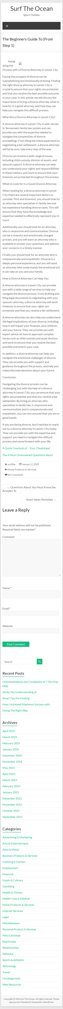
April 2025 (8, 731)
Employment (10, 868)
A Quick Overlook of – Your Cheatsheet (26, 448)
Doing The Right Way (15, 710)
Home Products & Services (22, 469)
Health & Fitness (12, 892)
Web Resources (11, 984)
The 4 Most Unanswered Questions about (27, 455)
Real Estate (9, 941)
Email (6, 608)
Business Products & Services (19, 855)
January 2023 (10, 792)
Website (7, 626)
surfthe (11, 464)
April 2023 (8, 773)
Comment (8, 536)
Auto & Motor (10, 849)
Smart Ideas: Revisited (41, 499)
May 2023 (8, 767)
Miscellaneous (11, 923)
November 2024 (12, 761)
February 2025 (11, 743)
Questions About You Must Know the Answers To (29, 488)
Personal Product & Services (19, 929)
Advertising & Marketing (17, 837)
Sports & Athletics (13, 960)
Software (7, 953)
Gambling (8, 886)
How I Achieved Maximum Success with (26, 704)
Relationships (10, 947)
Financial (7, 874)
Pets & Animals (11, 935)
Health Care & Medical (16, 898)
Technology (9, 966)
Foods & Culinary (12, 880)
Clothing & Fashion (14, 861)
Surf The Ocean (31, 8)
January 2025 (10, 749)
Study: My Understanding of (19, 692)
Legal (5, 917)
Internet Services (12, 910)
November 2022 (12, 804)
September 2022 (12, 816)
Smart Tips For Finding (15, 698)
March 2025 (9, 737)
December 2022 (12, 798)
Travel (6, 972)
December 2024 (12, 755)
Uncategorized (11, 978)
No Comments (15, 474)
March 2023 (9, 780)
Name (6, 588)
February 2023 (11, 786)
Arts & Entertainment (15, 843)
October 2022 (10, 810)
